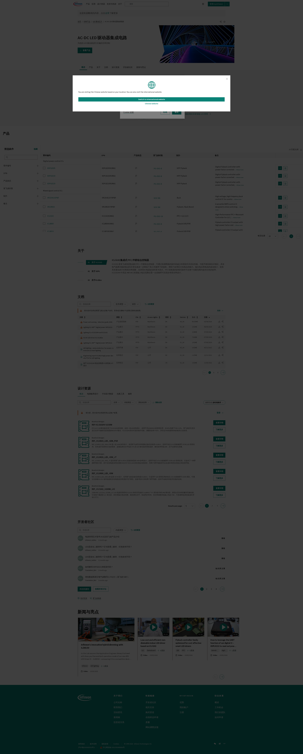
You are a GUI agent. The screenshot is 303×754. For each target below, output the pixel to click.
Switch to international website (151, 99)
